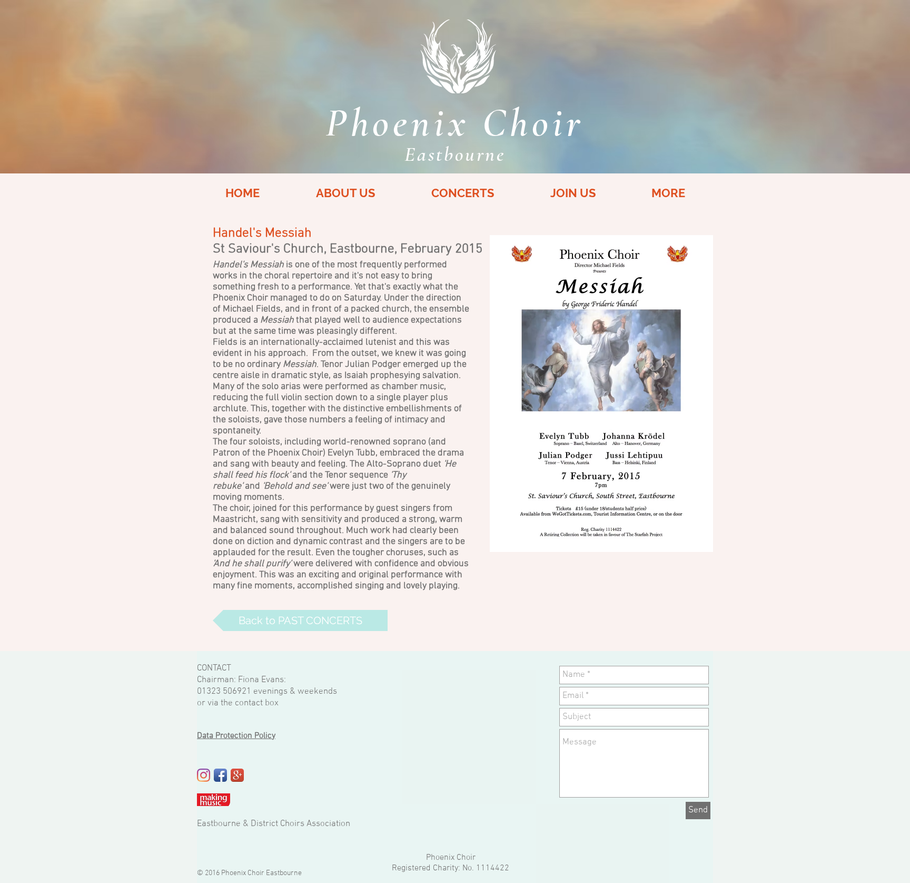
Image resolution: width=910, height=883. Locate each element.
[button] (668, 193)
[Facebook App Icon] (220, 775)
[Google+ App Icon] (237, 775)
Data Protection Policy (236, 736)
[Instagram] (203, 775)
